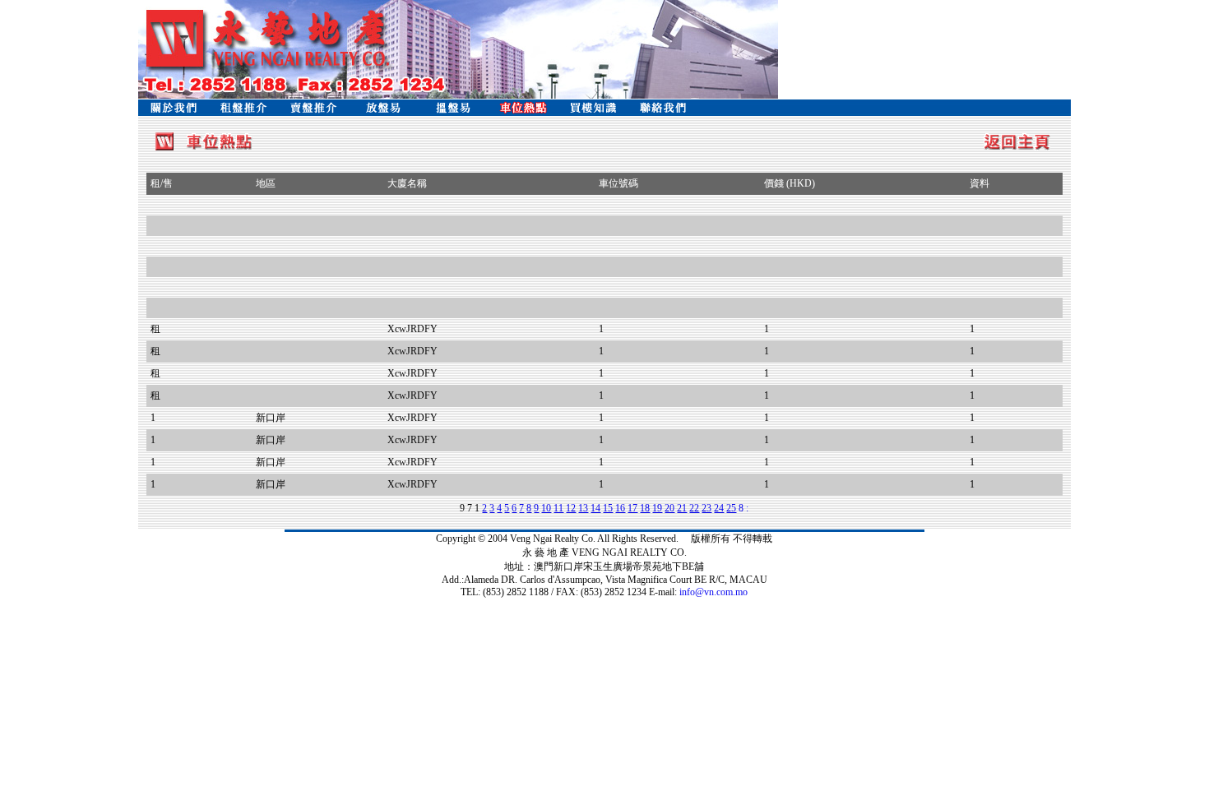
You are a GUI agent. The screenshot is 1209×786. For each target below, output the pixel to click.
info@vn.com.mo (713, 592)
